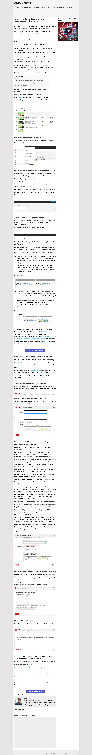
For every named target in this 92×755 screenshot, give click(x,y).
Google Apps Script (58, 7)
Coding (36, 7)
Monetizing (45, 7)
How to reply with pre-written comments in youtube (29, 667)
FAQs (76, 753)
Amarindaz (22, 2)
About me (46, 753)
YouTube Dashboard (36, 370)
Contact (18, 13)
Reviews (26, 13)
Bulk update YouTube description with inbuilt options (29, 80)
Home (17, 7)
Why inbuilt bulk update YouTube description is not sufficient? (31, 82)
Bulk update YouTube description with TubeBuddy (28, 83)
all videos (20, 97)
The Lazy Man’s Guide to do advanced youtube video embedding (32, 671)
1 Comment (34, 23)
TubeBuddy (44, 331)
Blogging (70, 7)
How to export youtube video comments (25, 677)
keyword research (45, 336)
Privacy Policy (68, 753)
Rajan (15, 23)
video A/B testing (41, 338)
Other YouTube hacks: (21, 85)
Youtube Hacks (28, 23)
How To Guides (26, 7)
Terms (60, 753)
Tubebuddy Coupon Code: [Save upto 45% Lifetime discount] (31, 673)
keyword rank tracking (29, 338)
